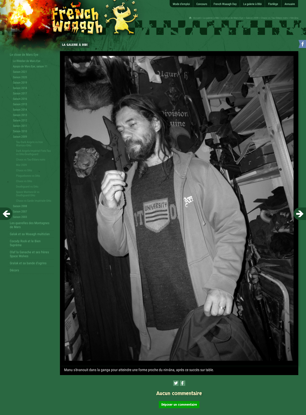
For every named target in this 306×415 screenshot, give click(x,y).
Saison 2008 (20, 206)
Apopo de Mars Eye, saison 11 (30, 66)
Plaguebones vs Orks (28, 175)
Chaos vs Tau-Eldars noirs (274, 18)
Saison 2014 (20, 109)
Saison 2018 (20, 88)
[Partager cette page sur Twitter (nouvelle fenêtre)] (176, 383)
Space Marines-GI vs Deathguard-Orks (27, 193)
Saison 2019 (20, 82)
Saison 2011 (20, 125)
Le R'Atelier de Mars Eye (26, 61)
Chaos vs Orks (24, 170)
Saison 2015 (20, 104)
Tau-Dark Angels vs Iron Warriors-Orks (29, 143)
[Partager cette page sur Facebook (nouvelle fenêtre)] (182, 383)
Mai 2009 (21, 165)
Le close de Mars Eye (232, 18)
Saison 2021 (20, 71)
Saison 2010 (20, 131)
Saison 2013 (20, 115)
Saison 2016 (20, 98)
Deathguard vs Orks (27, 186)
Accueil (196, 18)
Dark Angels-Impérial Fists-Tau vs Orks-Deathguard (33, 152)
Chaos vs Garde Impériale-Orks (33, 200)
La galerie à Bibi (211, 18)
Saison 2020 (20, 77)
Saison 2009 (252, 18)
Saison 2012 (20, 120)
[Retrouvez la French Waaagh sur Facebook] (302, 45)
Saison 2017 (20, 93)
